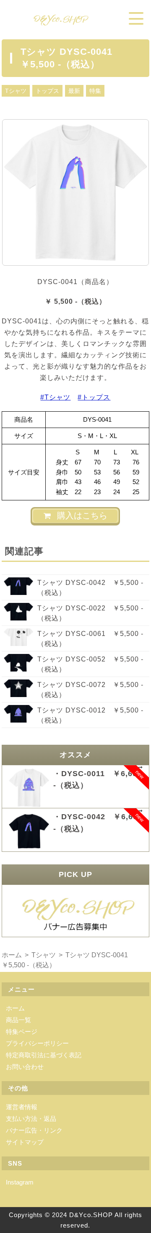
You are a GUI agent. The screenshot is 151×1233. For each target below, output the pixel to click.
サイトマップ (25, 1142)
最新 (74, 90)
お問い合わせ (25, 1066)
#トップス (94, 397)
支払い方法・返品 (31, 1118)
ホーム (15, 1008)
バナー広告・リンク (34, 1130)
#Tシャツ (55, 397)
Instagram (20, 1182)
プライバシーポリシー (37, 1043)
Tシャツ (15, 90)
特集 (95, 90)
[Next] (131, 192)
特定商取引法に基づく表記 (43, 1055)
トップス (47, 90)
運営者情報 (21, 1106)
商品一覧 (18, 1019)
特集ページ (21, 1031)
